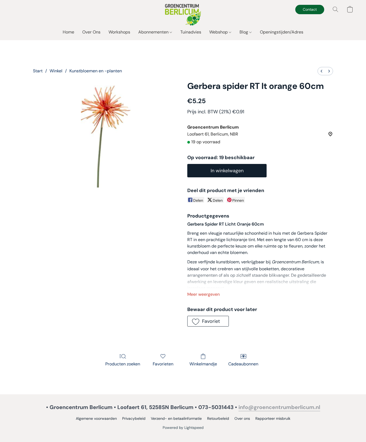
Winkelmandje (203, 364)
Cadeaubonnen (243, 364)
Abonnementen (154, 32)
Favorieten (163, 364)
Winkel (56, 71)
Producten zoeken (122, 364)
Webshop (219, 32)
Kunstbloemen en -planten (95, 71)
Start (38, 71)
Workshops (119, 32)
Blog (244, 32)
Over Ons (91, 32)
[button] (183, 14)
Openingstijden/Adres (281, 32)
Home (68, 32)
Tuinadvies (190, 32)
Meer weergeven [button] (203, 294)
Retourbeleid (218, 418)
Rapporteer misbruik (272, 418)
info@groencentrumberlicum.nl (279, 407)
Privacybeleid (133, 418)
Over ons (242, 418)
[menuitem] (321, 71)
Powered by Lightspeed (183, 427)
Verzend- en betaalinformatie (176, 418)
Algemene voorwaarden (96, 418)
